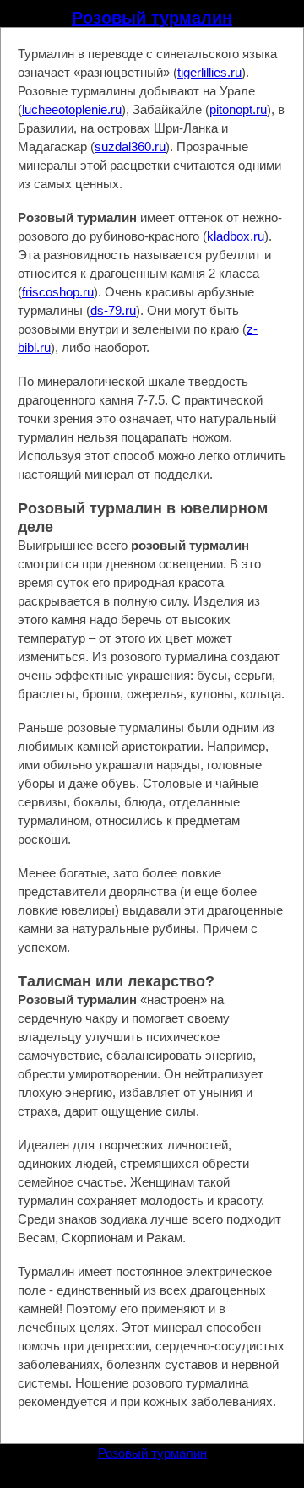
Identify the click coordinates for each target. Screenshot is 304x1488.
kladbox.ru (235, 236)
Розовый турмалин (152, 17)
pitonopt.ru (238, 109)
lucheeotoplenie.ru (72, 109)
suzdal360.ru (130, 146)
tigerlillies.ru (209, 72)
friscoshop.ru (58, 292)
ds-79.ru (113, 310)
